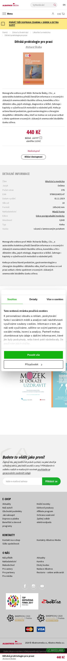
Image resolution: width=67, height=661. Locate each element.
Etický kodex (43, 565)
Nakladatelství (9, 561)
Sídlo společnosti (10, 543)
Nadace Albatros (45, 568)
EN (64, 4)
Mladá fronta (58, 211)
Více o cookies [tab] (55, 299)
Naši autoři (7, 507)
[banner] (17, 4)
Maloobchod (8, 565)
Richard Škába (34, 47)
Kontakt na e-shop (11, 540)
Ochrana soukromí (45, 515)
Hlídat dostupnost (33, 156)
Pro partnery (8, 572)
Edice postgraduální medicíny (50, 215)
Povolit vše (33, 354)
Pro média (7, 576)
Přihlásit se (51, 481)
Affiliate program (45, 511)
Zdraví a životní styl (20, 32)
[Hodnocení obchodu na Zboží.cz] (51, 600)
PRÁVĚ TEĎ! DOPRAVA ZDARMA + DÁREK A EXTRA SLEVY (34, 23)
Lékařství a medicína (41, 32)
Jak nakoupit (8, 515)
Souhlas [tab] (12, 299)
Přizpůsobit (31, 364)
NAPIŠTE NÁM (57, 650)
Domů (5, 32)
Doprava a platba (10, 518)
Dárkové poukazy (45, 507)
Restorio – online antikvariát (50, 572)
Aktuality (6, 503)
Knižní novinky (43, 503)
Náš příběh (7, 557)
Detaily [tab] (33, 299)
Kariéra (40, 561)
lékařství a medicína (55, 181)
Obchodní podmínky (12, 511)
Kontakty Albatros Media (49, 540)
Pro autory (7, 568)
